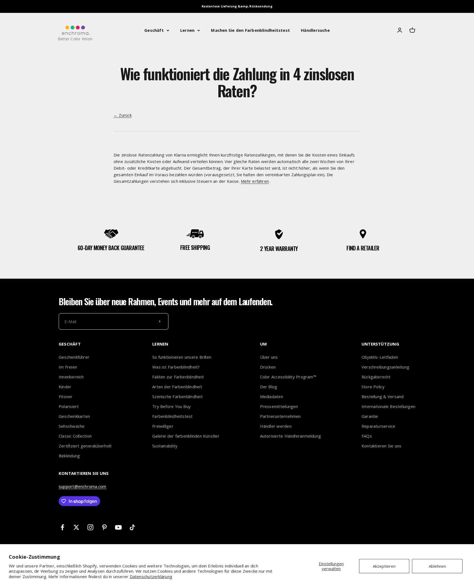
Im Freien (68, 367)
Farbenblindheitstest (172, 416)
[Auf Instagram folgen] (90, 527)
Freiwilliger (162, 426)
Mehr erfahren (255, 181)
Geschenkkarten (74, 416)
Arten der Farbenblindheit (177, 386)
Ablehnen (437, 566)
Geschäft (154, 30)
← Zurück (123, 115)
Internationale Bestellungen (388, 406)
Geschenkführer (74, 357)
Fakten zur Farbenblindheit (178, 376)
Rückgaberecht (376, 376)
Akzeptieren (384, 566)
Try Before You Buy (171, 406)
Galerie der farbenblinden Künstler (185, 436)
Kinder (65, 386)
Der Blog (268, 386)
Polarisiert (69, 406)
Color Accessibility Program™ (288, 376)
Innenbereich (71, 376)
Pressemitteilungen (279, 406)
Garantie (370, 416)
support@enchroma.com (82, 486)
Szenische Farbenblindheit (177, 396)
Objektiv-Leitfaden (380, 357)
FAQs (367, 436)
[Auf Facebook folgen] (62, 527)
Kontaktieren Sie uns (382, 446)
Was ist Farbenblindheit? (176, 367)
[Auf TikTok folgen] (132, 527)
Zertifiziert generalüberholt (85, 446)
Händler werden (276, 426)
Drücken (268, 367)
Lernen (187, 30)
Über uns (269, 357)
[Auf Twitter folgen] (76, 527)
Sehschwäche (71, 426)
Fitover (66, 396)
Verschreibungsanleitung (385, 367)
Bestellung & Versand (383, 396)
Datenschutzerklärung (151, 576)
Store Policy (373, 386)
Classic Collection (75, 436)
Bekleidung (69, 455)
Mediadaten (271, 396)
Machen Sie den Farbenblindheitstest (250, 30)
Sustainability (164, 446)
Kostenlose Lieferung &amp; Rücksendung (237, 6)
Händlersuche (315, 30)
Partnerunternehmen (280, 416)
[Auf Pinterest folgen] (104, 527)
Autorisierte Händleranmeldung (290, 436)
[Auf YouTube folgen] (118, 527)
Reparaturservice (379, 426)
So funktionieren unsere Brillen (181, 357)
